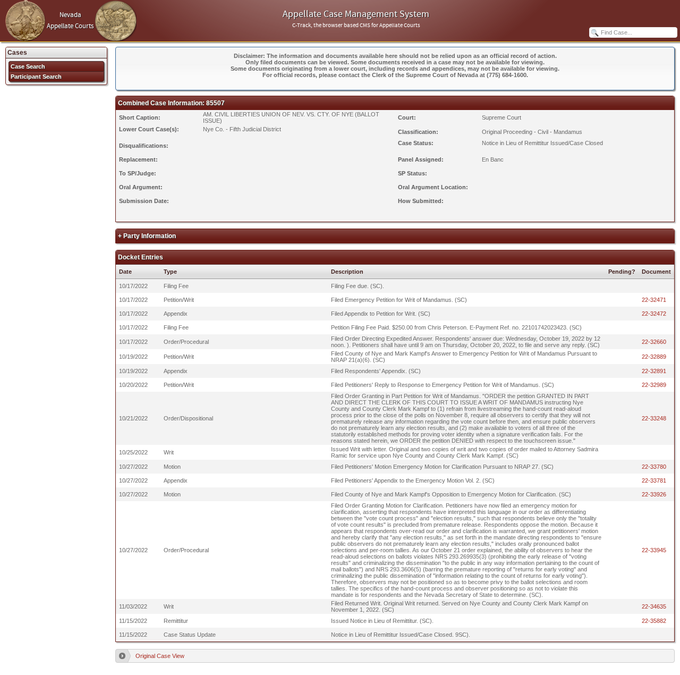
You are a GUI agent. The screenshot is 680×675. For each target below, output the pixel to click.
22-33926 (654, 494)
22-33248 (654, 418)
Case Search (28, 66)
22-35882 (654, 621)
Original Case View (159, 656)
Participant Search (36, 76)
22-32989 (654, 385)
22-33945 (654, 550)
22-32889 (654, 356)
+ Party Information (147, 236)
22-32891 (654, 371)
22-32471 (654, 300)
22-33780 (654, 466)
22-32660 (654, 342)
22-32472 (654, 313)
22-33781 (654, 480)
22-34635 (654, 606)
